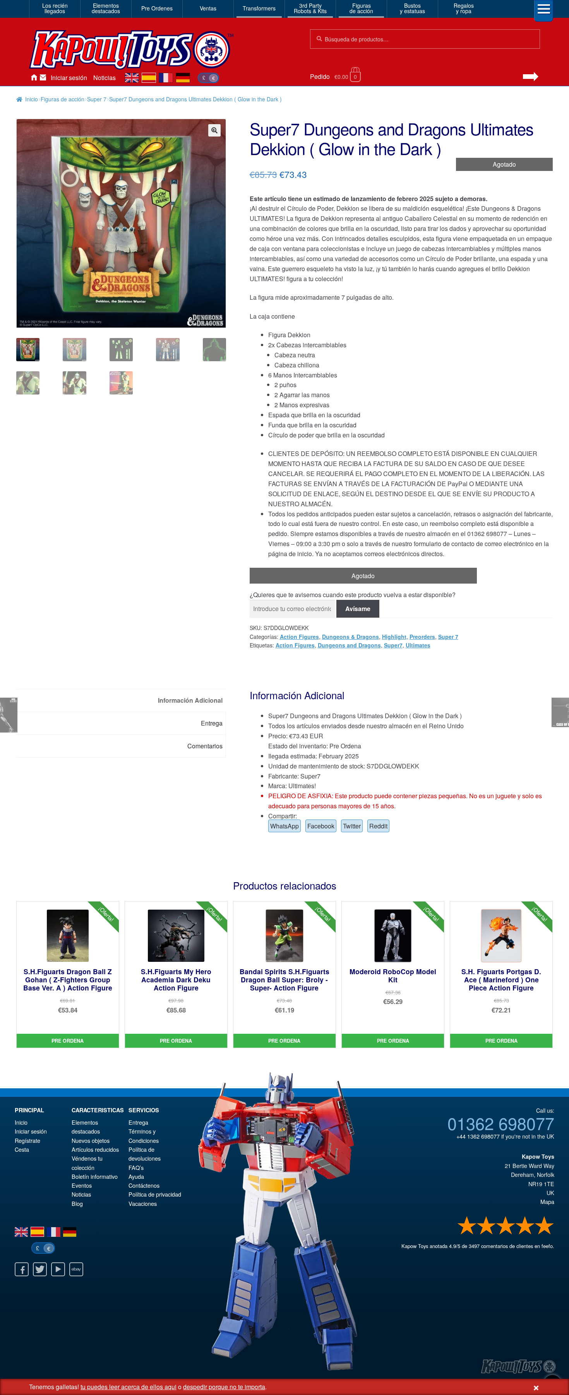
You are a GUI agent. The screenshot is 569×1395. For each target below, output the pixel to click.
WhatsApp (284, 825)
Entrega (138, 1122)
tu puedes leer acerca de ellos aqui (129, 1386)
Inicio (33, 78)
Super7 (393, 645)
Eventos (82, 1185)
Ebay (76, 1269)
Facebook (320, 825)
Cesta (22, 1149)
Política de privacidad (155, 1194)
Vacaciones (143, 1203)
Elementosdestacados (106, 8)
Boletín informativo (95, 1176)
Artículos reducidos (95, 1149)
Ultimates (418, 645)
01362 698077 (500, 1123)
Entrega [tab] (212, 723)
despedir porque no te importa (224, 1386)
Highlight (394, 636)
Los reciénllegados (55, 8)
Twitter (352, 825)
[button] (214, 130)
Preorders (422, 636)
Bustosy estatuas (412, 8)
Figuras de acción (62, 99)
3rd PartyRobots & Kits (310, 8)
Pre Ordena (67, 1040)
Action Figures (299, 636)
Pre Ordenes (157, 8)
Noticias (104, 77)
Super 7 (96, 99)
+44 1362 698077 (478, 1136)
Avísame (357, 608)
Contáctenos (43, 78)
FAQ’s (136, 1167)
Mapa (547, 1201)
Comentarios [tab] (205, 745)
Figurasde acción (361, 8)
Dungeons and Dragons (349, 645)
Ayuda (136, 1176)
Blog (77, 1203)
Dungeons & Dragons (350, 636)
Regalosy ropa (464, 8)
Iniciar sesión (69, 77)
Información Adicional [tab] (190, 700)
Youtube (58, 1269)
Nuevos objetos (91, 1140)
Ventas (208, 8)
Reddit (378, 825)
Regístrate (27, 1140)
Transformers (259, 8)
